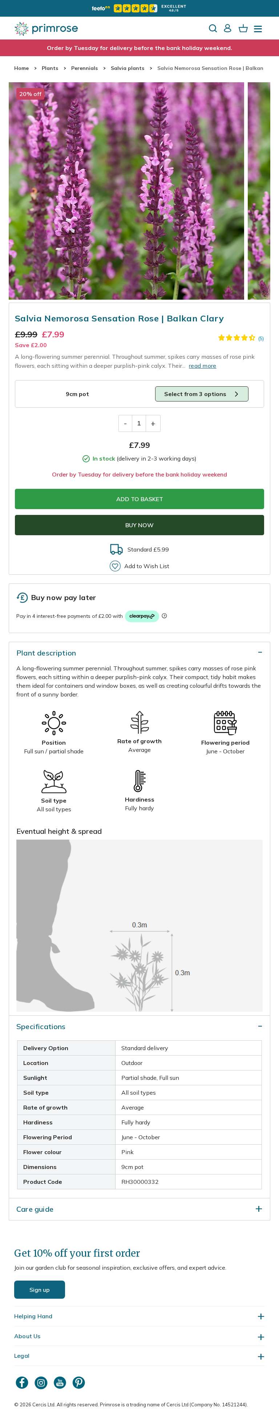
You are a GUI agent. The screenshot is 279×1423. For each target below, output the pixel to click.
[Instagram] (41, 1382)
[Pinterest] (79, 1382)
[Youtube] (60, 1382)
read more (203, 365)
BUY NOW (139, 525)
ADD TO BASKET (139, 499)
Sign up (39, 1289)
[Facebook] (23, 1382)
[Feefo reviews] (139, 8)
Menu (259, 31)
